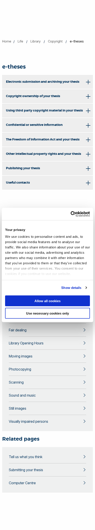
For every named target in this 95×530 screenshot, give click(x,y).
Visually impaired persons (28, 421)
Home (6, 41)
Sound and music (22, 395)
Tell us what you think (25, 457)
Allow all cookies (47, 301)
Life (20, 41)
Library (35, 41)
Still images (17, 408)
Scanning (16, 382)
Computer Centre (22, 483)
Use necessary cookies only (47, 313)
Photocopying (20, 369)
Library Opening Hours (26, 343)
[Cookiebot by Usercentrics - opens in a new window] (70, 214)
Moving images (20, 356)
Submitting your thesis (26, 470)
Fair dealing (18, 330)
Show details (71, 288)
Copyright (55, 41)
